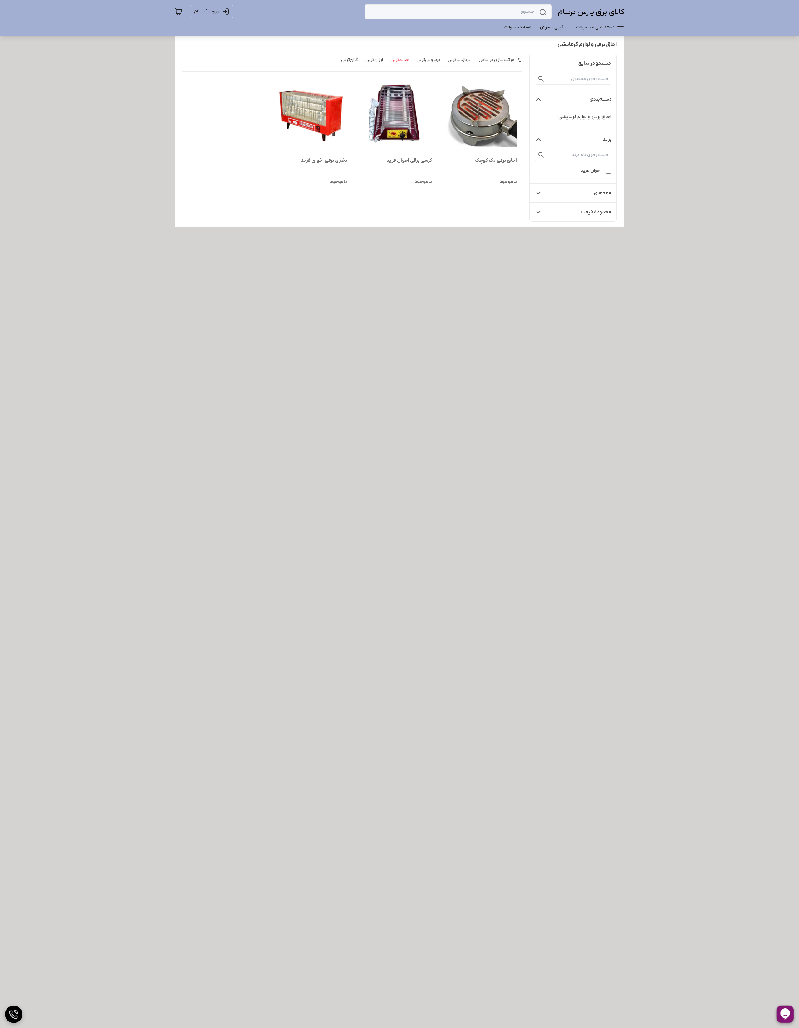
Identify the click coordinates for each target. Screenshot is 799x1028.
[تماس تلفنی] (13, 1014)
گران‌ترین (349, 60)
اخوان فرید (591, 171)
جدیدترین (399, 60)
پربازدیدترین (459, 60)
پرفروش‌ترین (428, 60)
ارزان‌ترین (374, 60)
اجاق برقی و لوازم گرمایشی (584, 117)
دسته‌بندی (600, 99)
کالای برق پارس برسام (591, 12)
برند (607, 139)
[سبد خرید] (178, 11)
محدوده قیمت (596, 212)
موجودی (602, 193)
